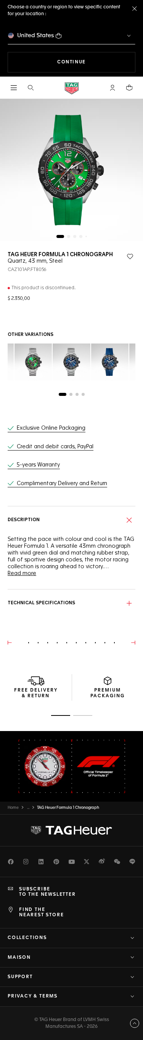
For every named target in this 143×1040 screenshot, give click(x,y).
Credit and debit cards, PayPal (55, 446)
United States (36, 35)
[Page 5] (86, 236)
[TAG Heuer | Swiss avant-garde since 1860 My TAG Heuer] (71, 830)
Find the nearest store (41, 912)
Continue (96, 62)
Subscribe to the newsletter (47, 892)
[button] (112, 88)
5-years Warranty (38, 465)
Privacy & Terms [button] (33, 996)
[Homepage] (71, 88)
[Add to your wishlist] (130, 257)
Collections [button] (27, 938)
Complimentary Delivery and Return (62, 483)
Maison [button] (19, 957)
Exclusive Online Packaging (51, 428)
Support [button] (20, 977)
